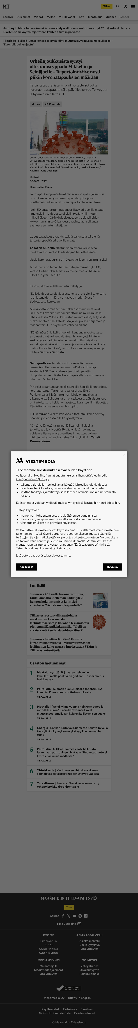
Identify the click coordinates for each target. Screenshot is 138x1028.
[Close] (124, 454)
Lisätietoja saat (43, 556)
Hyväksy (112, 567)
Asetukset (26, 567)
